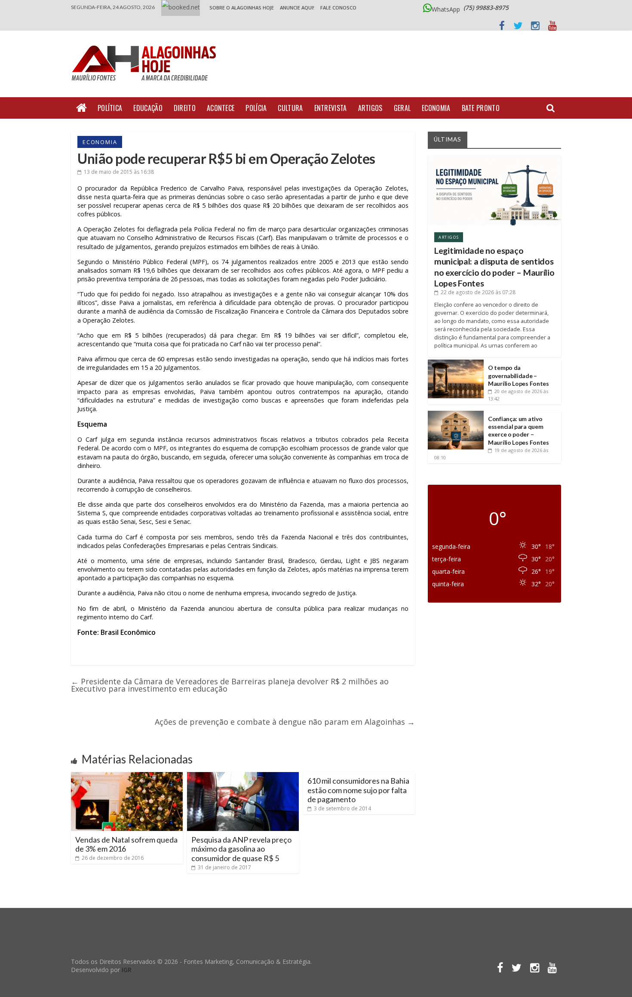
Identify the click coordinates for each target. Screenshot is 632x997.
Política (110, 108)
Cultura (290, 108)
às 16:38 (119, 171)
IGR (127, 970)
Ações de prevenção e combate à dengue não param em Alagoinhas (285, 722)
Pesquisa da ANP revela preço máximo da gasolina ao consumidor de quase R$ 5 (241, 849)
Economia (436, 108)
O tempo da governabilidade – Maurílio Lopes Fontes (518, 375)
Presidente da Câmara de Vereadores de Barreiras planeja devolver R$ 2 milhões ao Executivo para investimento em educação (230, 685)
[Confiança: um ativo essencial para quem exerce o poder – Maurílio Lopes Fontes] (456, 414)
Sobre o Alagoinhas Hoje (241, 7)
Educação (147, 108)
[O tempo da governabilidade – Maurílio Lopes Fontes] (456, 363)
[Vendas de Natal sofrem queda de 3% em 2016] (127, 775)
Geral (402, 108)
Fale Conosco (338, 7)
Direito (185, 108)
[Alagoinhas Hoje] (146, 42)
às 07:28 (478, 292)
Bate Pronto (481, 108)
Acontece (220, 108)
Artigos (370, 108)
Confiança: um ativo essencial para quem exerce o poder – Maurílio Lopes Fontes (518, 430)
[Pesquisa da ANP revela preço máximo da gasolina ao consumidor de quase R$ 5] (243, 775)
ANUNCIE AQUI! (297, 7)
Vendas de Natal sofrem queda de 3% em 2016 (126, 844)
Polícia (256, 108)
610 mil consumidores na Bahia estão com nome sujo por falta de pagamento (358, 790)
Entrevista (330, 108)
